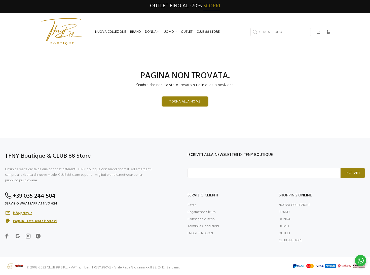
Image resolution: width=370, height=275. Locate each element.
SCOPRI (211, 6)
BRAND (284, 212)
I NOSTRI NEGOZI (200, 233)
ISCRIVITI (353, 173)
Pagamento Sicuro (202, 212)
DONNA (284, 219)
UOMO (284, 226)
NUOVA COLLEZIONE (294, 205)
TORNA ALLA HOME (184, 102)
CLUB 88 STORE (291, 240)
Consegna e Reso (201, 219)
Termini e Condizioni (203, 226)
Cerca (192, 205)
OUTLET (284, 233)
